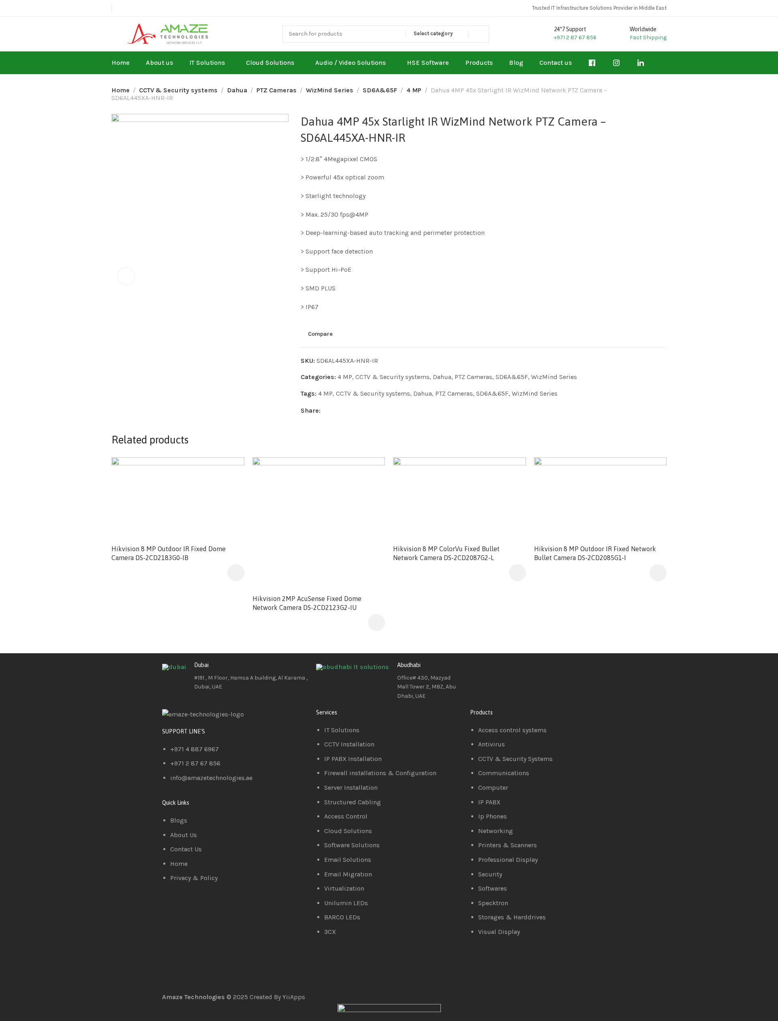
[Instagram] (524, 671)
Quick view (229, 491)
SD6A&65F (380, 90)
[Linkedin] (502, 671)
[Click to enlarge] (126, 276)
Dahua (237, 90)
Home (120, 90)
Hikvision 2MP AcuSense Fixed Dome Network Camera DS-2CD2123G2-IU (306, 603)
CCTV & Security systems (178, 90)
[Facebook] (480, 671)
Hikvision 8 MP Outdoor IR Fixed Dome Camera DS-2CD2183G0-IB (168, 553)
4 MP (413, 90)
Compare (320, 334)
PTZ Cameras (276, 90)
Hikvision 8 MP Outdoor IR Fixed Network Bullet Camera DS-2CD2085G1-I (595, 553)
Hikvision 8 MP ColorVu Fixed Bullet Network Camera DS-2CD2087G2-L (446, 553)
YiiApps (293, 997)
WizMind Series (329, 90)
